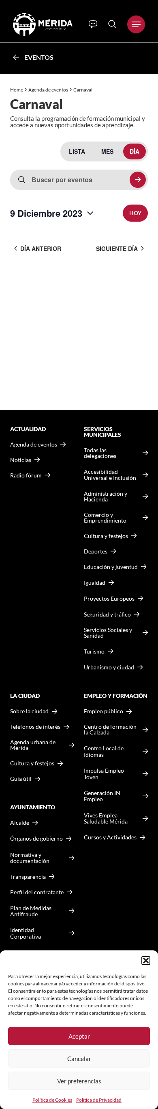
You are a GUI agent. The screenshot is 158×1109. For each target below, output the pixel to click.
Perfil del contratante (37, 892)
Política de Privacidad (99, 1100)
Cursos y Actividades (110, 837)
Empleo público (103, 711)
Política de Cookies (52, 1100)
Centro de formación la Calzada (110, 729)
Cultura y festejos (32, 763)
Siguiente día (117, 248)
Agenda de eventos (48, 90)
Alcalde (19, 823)
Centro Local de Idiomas (104, 751)
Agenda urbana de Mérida (33, 745)
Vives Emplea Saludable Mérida (106, 818)
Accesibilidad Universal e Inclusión (110, 474)
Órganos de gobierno (36, 838)
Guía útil (21, 779)
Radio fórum (26, 475)
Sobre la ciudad (29, 711)
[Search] (112, 24)
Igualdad (94, 583)
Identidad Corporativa (25, 933)
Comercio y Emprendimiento (105, 517)
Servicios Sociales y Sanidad (108, 632)
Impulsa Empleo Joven (104, 773)
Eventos (38, 57)
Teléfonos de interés (35, 727)
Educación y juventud (111, 567)
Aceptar (79, 1036)
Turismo (94, 651)
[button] (146, 960)
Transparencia (28, 877)
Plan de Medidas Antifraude (30, 911)
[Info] (93, 24)
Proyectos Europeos (109, 598)
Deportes (95, 551)
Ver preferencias (79, 1081)
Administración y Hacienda (105, 496)
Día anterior (40, 248)
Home (16, 90)
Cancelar (79, 1058)
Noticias (20, 460)
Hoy (135, 212)
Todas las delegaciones (100, 453)
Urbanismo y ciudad (109, 667)
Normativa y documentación (29, 858)
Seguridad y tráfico (107, 614)
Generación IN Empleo (102, 796)
